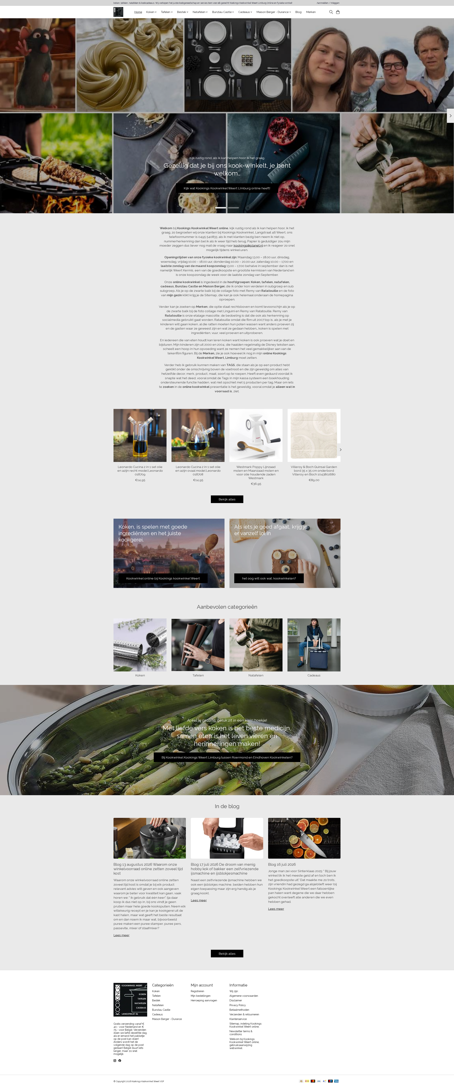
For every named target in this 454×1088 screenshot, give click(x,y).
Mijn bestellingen (201, 995)
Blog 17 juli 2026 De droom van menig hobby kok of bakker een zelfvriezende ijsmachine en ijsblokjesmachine (225, 869)
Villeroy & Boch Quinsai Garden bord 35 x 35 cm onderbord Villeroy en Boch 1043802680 (314, 470)
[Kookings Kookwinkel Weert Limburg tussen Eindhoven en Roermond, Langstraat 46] (118, 12)
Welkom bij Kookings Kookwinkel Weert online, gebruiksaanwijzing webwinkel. (244, 1043)
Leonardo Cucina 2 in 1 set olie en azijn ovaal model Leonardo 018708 (198, 470)
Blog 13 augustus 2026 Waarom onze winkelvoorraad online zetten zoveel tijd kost (148, 869)
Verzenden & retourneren (244, 1014)
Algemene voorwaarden (243, 995)
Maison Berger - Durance (167, 1018)
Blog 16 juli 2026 (282, 864)
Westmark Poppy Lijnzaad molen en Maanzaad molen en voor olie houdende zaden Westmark (256, 472)
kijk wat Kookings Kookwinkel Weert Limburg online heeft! (227, 188)
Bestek (156, 1000)
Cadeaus (314, 675)
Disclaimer (235, 1000)
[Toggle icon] (331, 12)
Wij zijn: (233, 991)
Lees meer (121, 935)
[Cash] (301, 1081)
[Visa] (319, 1081)
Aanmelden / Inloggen (328, 3)
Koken (140, 675)
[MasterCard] (313, 1081)
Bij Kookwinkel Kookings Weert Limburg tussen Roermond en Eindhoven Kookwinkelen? (227, 757)
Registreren (197, 991)
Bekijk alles (227, 499)
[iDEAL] (307, 1081)
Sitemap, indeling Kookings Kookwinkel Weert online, (245, 1025)
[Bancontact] (324, 1081)
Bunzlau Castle (161, 1009)
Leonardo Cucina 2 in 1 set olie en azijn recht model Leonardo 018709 (140, 470)
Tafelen (198, 675)
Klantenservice (238, 1018)
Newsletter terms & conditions (240, 1033)
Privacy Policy (237, 1005)
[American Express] (336, 1081)
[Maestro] (330, 1081)
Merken (311, 12)
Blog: (298, 12)
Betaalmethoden (239, 1009)
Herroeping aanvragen (204, 1000)
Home (138, 12)
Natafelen (255, 675)
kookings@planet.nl (248, 245)
